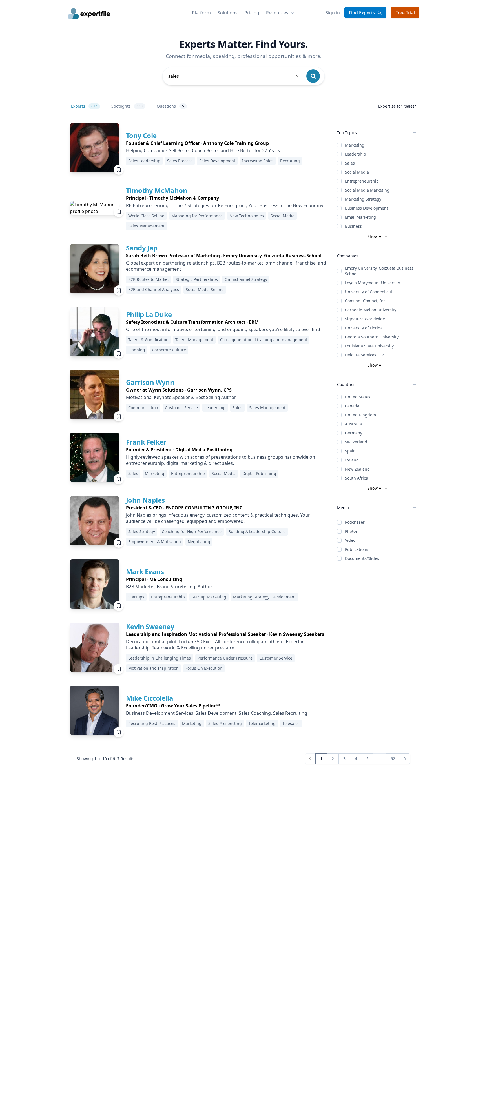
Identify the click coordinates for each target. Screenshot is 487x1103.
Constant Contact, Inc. (366, 300)
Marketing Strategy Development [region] (264, 597)
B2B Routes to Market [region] (148, 279)
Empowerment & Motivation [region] (154, 541)
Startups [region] (136, 597)
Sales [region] (237, 407)
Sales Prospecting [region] (225, 723)
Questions (170, 106)
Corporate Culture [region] (169, 349)
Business (353, 226)
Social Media (357, 172)
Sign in (333, 13)
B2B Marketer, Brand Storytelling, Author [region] (169, 586)
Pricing (251, 13)
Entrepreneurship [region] (188, 473)
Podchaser (355, 522)
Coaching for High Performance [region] (192, 531)
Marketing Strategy (363, 199)
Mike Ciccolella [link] (149, 698)
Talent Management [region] (194, 339)
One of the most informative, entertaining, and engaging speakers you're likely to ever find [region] (223, 329)
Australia (353, 424)
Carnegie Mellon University (370, 309)
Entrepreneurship (362, 181)
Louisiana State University (369, 346)
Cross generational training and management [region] (263, 339)
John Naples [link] (145, 500)
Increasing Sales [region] (257, 160)
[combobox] (234, 76)
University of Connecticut (368, 291)
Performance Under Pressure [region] (225, 658)
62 (393, 758)
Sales (350, 163)
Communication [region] (143, 407)
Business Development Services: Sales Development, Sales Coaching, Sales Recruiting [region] (216, 713)
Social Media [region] (283, 215)
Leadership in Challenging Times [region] (159, 658)
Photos (351, 531)
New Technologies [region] (246, 215)
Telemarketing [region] (262, 723)
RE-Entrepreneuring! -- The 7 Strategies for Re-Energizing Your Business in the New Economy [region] (224, 205)
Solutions (228, 13)
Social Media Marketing (367, 190)
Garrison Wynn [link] (150, 382)
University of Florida (364, 327)
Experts (84, 106)
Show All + (377, 236)
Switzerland (356, 442)
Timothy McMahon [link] (156, 190)
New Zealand (357, 469)
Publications (356, 549)
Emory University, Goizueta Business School (379, 270)
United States (357, 397)
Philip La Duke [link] (149, 314)
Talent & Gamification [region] (148, 339)
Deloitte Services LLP (364, 355)
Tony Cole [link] (141, 135)
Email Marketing (360, 217)
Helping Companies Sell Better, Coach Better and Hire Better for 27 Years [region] (203, 150)
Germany (353, 433)
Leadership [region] (215, 407)
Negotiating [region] (199, 541)
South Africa (356, 478)
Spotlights (127, 106)
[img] (94, 147)
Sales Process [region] (179, 160)
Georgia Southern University (372, 336)
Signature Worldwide (365, 318)
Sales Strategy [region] (141, 531)
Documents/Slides (362, 558)
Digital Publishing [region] (259, 473)
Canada (352, 406)
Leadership (355, 154)
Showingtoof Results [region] (105, 758)
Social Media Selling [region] (205, 289)
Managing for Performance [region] (197, 215)
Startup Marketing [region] (209, 597)
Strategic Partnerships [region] (197, 279)
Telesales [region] (291, 723)
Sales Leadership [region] (144, 160)
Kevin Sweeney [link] (150, 626)
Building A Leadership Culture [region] (256, 531)
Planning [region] (136, 349)
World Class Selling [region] (146, 215)
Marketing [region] (154, 473)
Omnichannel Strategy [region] (246, 279)
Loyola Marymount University (372, 282)
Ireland (352, 460)
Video (350, 540)
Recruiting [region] (290, 160)
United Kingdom (360, 415)
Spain (350, 451)
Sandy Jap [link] (142, 247)
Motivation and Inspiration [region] (153, 668)
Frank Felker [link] (146, 442)
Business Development (366, 208)
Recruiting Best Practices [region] (151, 723)
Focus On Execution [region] (203, 668)
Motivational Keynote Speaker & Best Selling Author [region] (181, 397)
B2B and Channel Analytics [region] (153, 289)
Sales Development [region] (217, 160)
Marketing (354, 145)
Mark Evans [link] (145, 571)
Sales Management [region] (146, 225)
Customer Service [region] (181, 407)
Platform (201, 13)
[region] (215, 143)
